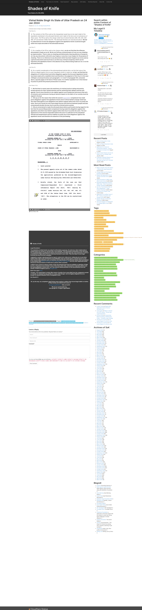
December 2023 (101, 377)
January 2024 (100, 376)
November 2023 (101, 379)
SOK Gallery (83, 1)
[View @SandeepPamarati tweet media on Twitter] (111, 58)
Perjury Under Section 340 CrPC (101, 235)
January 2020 (100, 447)
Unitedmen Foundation (102, 512)
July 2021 (99, 420)
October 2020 (100, 433)
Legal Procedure (98, 270)
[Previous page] (30, 121)
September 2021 (101, 417)
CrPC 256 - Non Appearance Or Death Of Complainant (39, 322)
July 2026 (99, 331)
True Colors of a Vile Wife (52, 1)
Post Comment (33, 363)
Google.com (53, 268)
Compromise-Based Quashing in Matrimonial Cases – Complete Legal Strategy (105, 317)
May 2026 (99, 334)
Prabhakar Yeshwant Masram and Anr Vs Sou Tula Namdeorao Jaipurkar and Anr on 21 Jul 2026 (105, 159)
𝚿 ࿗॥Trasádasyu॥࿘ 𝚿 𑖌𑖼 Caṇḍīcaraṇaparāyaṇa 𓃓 (103, 51)
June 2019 (99, 457)
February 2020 (100, 445)
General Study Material (100, 279)
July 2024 (99, 367)
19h (98, 53)
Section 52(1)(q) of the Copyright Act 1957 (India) (55, 261)
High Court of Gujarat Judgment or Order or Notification (105, 297)
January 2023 (100, 393)
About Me (101, 1)
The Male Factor (101, 509)
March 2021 (99, 426)
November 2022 (101, 396)
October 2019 (100, 451)
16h (108, 85)
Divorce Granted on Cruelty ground (102, 250)
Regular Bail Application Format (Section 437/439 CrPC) (104, 308)
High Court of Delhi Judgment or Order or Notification (105, 264)
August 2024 (100, 365)
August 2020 (100, 436)
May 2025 (99, 352)
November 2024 (101, 361)
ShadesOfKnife (46, 25)
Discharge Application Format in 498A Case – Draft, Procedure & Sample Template (104, 184)
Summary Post (98, 241)
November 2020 (101, 432)
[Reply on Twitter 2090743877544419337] (98, 104)
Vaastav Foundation (101, 519)
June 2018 (99, 475)
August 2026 (100, 330)
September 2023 (101, 382)
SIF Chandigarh (100, 507)
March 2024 (100, 373)
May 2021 (99, 423)
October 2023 (100, 380)
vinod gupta (100, 310)
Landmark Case (99, 217)
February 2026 (100, 339)
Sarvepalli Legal (100, 503)
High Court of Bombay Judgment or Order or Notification (105, 266)
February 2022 (100, 410)
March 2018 (100, 479)
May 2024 (99, 370)
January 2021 (100, 429)
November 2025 (101, 343)
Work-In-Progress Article (100, 224)
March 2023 (100, 390)
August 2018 (100, 472)
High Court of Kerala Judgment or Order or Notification (105, 286)
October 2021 (100, 416)
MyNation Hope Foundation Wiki (104, 498)
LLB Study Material (99, 277)
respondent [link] (66, 98)
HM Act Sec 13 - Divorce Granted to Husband (103, 246)
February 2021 (100, 427)
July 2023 (99, 384)
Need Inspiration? (64, 1)
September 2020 (101, 435)
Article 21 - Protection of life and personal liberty (104, 230)
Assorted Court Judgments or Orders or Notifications (104, 284)
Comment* (31, 343)
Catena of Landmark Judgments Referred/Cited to (104, 221)
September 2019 (101, 453)
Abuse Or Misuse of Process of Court (102, 248)
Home (42, 1)
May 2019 (99, 458)
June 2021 (99, 421)
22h (111, 111)
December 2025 (101, 342)
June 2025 (99, 350)
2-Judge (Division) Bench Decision (68, 321)
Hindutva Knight (101, 85)
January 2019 (100, 464)
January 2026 (100, 340)
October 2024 (100, 362)
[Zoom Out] (41, 121)
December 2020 (101, 430)
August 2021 (100, 419)
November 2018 (101, 467)
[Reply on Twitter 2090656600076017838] (98, 130)
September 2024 (101, 364)
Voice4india (99, 528)
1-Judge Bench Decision (100, 219)
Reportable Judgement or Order (101, 210)
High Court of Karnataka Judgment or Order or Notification (106, 268)
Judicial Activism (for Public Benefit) (102, 288)
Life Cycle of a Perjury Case (103, 191)
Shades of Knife (34, 2)
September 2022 (101, 399)
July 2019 (99, 456)
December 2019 (101, 448)
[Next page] (33, 121)
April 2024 (99, 371)
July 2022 (99, 402)
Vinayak (99, 522)
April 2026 (99, 336)
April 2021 (99, 424)
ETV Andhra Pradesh (102, 111)
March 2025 (100, 355)
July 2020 (99, 438)
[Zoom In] (43, 121)
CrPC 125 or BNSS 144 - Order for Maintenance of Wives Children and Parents (109, 244)
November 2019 (101, 450)
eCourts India (100, 315)
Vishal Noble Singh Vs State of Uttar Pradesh (74, 322)
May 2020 (99, 441)
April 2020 (99, 442)
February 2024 (100, 374)
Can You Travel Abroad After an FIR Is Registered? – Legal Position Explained (104, 188)
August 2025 (100, 347)
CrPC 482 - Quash (108, 241)
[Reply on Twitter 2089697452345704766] (98, 78)
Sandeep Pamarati (99, 228)
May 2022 (99, 405)
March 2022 (100, 408)
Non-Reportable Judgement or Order (58, 322)
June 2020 (99, 439)
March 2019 (100, 461)
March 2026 (100, 337)
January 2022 (100, 411)
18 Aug (107, 69)
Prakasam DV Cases (99, 290)
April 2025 (99, 353)
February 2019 (100, 463)
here (41, 270)
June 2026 (99, 333)
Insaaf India (99, 496)
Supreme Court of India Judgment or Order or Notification (45, 321)
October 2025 (100, 344)
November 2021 (101, 414)
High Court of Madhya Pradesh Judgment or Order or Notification (107, 295)
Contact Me (109, 1)
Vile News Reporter (92, 1)
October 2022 (100, 398)
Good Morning (100, 493)
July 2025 (99, 349)
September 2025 (101, 346)
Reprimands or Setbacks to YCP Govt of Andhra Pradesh (105, 239)
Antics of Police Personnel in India (105, 144)
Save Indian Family (101, 504)
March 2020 (100, 444)
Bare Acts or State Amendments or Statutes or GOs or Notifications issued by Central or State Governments (114, 259)
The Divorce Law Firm (102, 319)
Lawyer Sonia (100, 306)
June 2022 (99, 404)
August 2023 (100, 383)
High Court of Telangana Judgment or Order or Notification (106, 299)
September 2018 (101, 470)
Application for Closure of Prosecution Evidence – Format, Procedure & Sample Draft (104, 148)
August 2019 (100, 454)
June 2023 (99, 386)
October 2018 (100, 469)
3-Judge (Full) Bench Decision (101, 226)
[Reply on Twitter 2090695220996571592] (98, 62)
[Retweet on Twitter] (101, 47)
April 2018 (99, 478)
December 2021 (100, 413)
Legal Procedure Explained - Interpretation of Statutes (105, 215)
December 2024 (101, 359)
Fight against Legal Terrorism (104, 487)
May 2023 (99, 387)
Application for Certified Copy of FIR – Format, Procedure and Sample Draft (104, 196)
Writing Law (99, 531)
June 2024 (99, 368)
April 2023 (99, 389)
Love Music (100, 69)
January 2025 (100, 358)
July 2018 (99, 473)
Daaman (99, 485)
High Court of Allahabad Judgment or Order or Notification (105, 275)
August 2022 (100, 401)
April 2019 (99, 460)
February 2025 (100, 356)
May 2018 (99, 476)
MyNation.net (100, 500)
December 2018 (101, 466)
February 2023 (100, 392)
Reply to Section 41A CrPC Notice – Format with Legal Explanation (104, 312)
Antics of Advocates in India (103, 141)
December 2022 (101, 395)
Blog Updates (74, 1)
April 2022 (99, 407)
